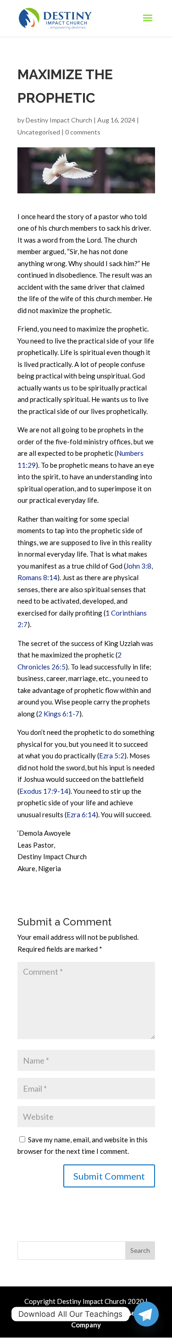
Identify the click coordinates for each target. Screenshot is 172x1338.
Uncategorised (38, 132)
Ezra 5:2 (111, 755)
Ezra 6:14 (81, 814)
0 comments (82, 132)
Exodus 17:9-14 (43, 791)
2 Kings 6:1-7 (58, 714)
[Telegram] (146, 1314)
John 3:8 (138, 566)
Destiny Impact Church (59, 120)
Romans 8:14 (37, 577)
